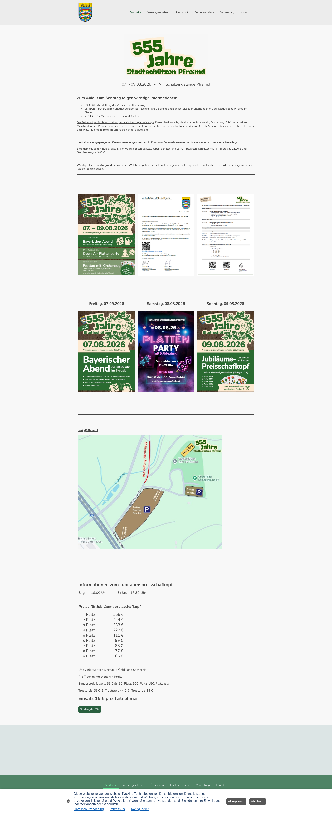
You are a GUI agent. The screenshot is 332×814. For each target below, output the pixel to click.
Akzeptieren (236, 801)
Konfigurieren (140, 809)
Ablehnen (257, 801)
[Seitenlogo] (85, 12)
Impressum (117, 809)
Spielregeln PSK (90, 709)
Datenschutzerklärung (89, 809)
